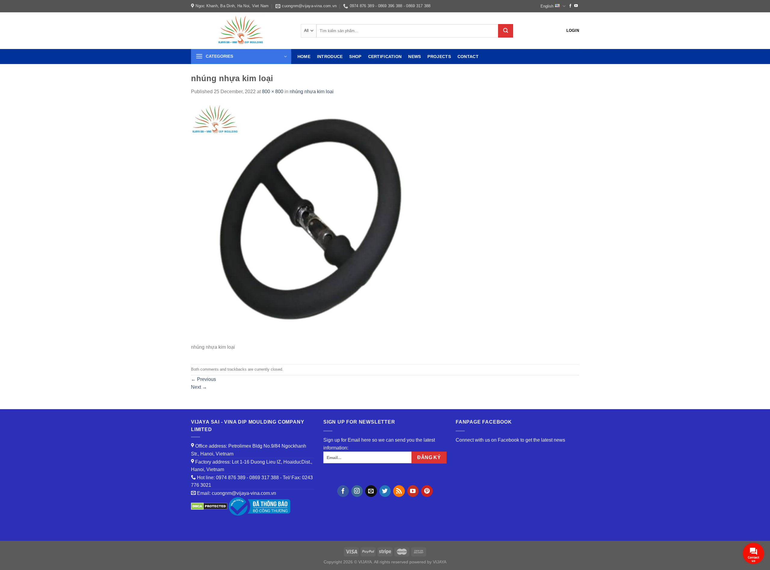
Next (199, 387)
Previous (203, 379)
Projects (439, 56)
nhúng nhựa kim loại (312, 91)
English (547, 6)
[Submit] (505, 31)
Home (303, 56)
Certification (385, 56)
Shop (355, 56)
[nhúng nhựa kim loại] (311, 222)
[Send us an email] (371, 491)
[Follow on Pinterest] (427, 491)
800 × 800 (272, 91)
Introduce (330, 56)
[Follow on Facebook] (570, 6)
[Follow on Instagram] (357, 491)
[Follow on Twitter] (385, 491)
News (414, 56)
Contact (468, 56)
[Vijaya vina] (241, 30)
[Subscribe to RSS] (399, 491)
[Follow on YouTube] (576, 6)
